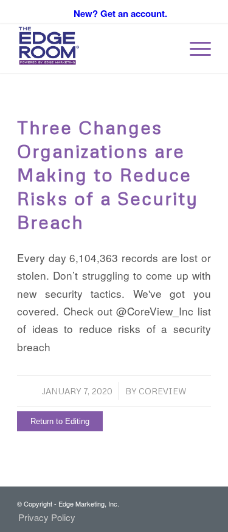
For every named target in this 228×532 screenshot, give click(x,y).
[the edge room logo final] (94, 48)
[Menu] (194, 48)
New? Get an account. (120, 13)
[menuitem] (194, 48)
